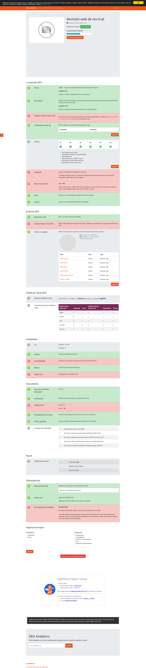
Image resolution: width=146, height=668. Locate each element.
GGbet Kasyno (64, 258)
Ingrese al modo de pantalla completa (73, 556)
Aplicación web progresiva (84, 543)
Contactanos (59, 8)
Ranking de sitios (48, 8)
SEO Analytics (31, 8)
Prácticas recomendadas (83, 539)
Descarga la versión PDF (75, 37)
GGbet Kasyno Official (66, 275)
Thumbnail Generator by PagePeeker (37, 667)
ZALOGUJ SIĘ (64, 271)
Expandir (115, 134)
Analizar (29, 551)
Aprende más (46, 4)
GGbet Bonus (64, 263)
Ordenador (31, 535)
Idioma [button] (116, 8)
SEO (77, 541)
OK (138, 3)
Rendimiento (80, 535)
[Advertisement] (73, 59)
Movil (29, 537)
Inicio (40, 8)
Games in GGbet (64, 279)
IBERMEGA (31, 663)
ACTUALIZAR (85, 27)
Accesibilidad (80, 537)
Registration (63, 267)
